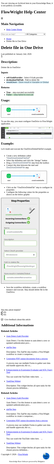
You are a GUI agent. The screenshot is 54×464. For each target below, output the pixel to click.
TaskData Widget (13, 381)
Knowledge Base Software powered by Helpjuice (27, 461)
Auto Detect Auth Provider (17, 336)
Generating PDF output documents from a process (27, 359)
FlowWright (23, 454)
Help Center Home (14, 29)
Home (8, 39)
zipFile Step (11, 347)
